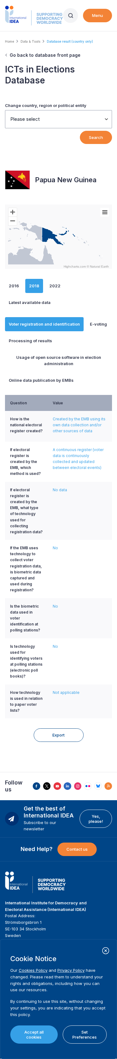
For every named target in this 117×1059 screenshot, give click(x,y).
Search (96, 137)
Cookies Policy (33, 970)
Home (9, 41)
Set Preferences (84, 1035)
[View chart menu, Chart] (104, 212)
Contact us (77, 849)
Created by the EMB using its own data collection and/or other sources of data (79, 425)
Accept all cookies (34, 1035)
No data (60, 489)
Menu (97, 15)
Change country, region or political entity (45, 105)
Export (58, 734)
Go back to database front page (45, 55)
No (55, 547)
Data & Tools (30, 41)
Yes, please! (96, 819)
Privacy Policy (71, 970)
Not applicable (66, 692)
